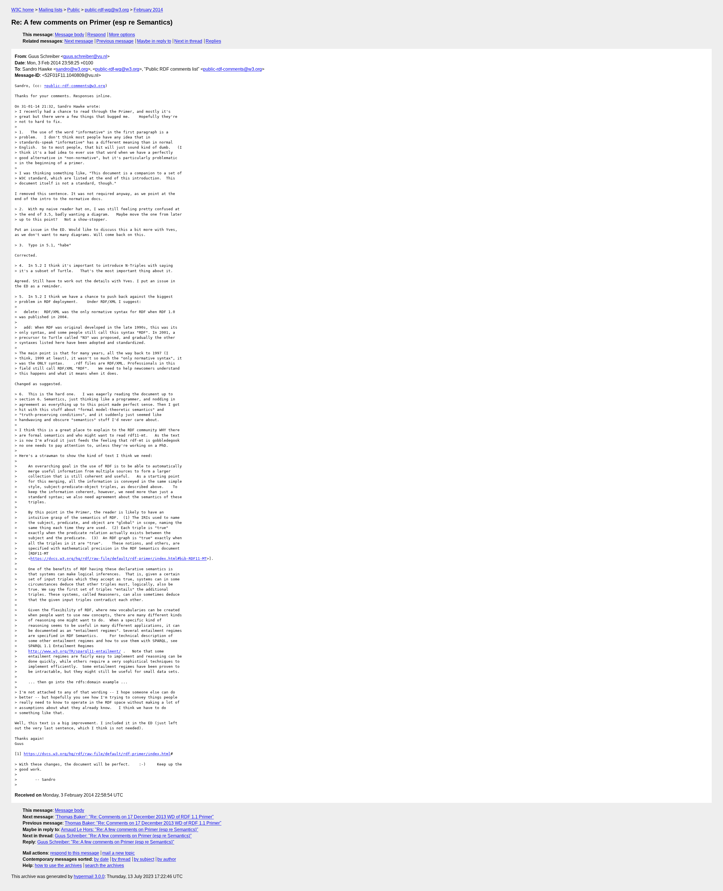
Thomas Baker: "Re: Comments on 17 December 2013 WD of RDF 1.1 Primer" (143, 823)
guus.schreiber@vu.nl (85, 56)
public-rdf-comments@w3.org (232, 69)
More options (122, 34)
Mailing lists (50, 9)
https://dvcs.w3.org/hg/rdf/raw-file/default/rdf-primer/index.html (97, 754)
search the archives (104, 865)
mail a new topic (118, 853)
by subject (144, 859)
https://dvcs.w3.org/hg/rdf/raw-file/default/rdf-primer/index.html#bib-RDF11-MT (119, 558)
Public (73, 9)
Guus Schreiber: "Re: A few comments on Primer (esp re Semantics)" (123, 835)
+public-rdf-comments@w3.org (74, 86)
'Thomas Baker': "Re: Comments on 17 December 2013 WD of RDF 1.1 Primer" (134, 816)
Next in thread (188, 41)
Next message (78, 41)
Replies (213, 41)
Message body (69, 34)
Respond (96, 34)
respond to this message (74, 853)
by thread (121, 859)
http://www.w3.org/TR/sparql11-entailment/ (74, 651)
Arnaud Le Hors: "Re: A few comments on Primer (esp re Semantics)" (129, 829)
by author (166, 859)
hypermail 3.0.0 (89, 876)
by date (101, 859)
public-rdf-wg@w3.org (107, 9)
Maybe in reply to (154, 41)
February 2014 (148, 9)
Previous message (115, 41)
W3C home (22, 9)
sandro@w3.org (72, 69)
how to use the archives (58, 865)
